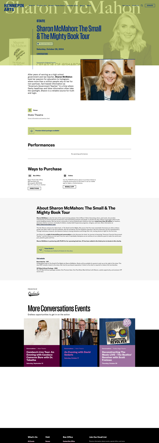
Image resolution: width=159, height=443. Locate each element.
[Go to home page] (14, 7)
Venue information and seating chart (39, 118)
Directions (34, 188)
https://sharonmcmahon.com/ (46, 224)
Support (82, 5)
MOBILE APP (69, 187)
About (89, 5)
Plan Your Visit (41, 5)
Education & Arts (72, 5)
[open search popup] (142, 5)
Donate (150, 5)
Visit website (41, 258)
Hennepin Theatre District (56, 5)
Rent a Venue (126, 5)
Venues (47, 441)
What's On (32, 5)
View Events (135, 5)
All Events (31, 441)
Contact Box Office (69, 441)
